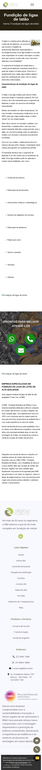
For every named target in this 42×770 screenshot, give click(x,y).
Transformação (21, 632)
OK (37, 758)
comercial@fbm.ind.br (22, 668)
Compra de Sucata (21, 626)
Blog (21, 607)
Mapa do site (21, 590)
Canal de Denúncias (21, 566)
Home (6, 23)
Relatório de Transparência (21, 601)
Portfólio (21, 596)
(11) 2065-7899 (22, 656)
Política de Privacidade (18, 762)
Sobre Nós (21, 560)
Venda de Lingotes (21, 638)
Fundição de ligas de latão (25, 23)
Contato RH (21, 584)
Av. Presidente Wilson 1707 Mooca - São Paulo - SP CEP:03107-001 (22, 677)
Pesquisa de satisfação (21, 572)
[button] (32, 4)
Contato (21, 578)
